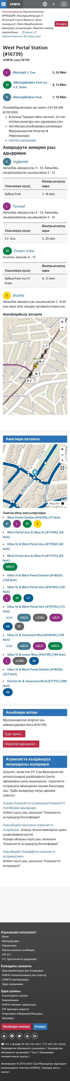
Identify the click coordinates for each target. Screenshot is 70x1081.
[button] (45, 4)
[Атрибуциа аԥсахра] (62, 503)
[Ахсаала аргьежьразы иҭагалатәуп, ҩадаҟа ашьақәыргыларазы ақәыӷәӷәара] (62, 460)
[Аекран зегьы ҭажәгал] (62, 468)
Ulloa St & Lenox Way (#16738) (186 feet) (36, 654)
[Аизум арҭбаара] (62, 449)
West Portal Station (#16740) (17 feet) (33, 517)
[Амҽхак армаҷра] (62, 455)
